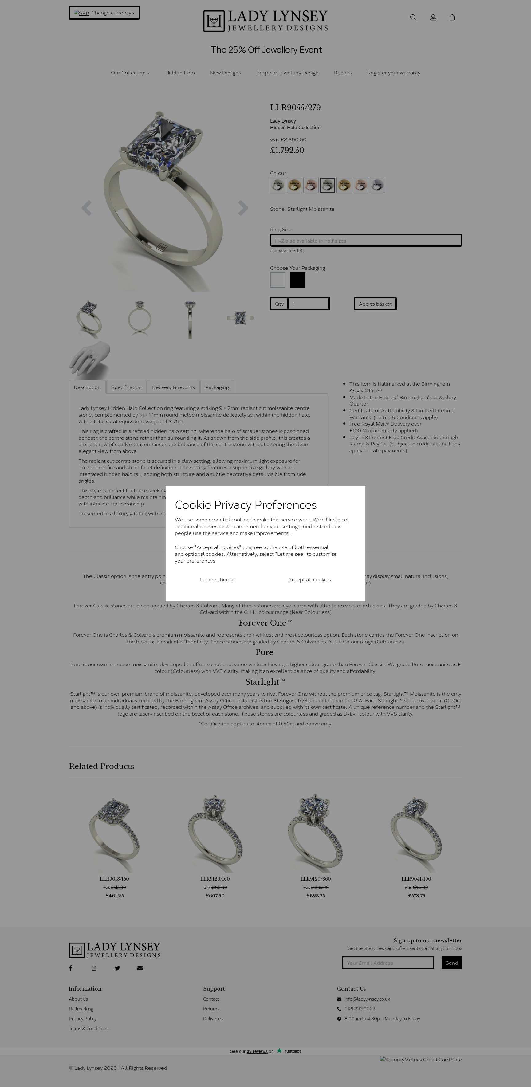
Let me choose (217, 579)
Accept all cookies (309, 579)
